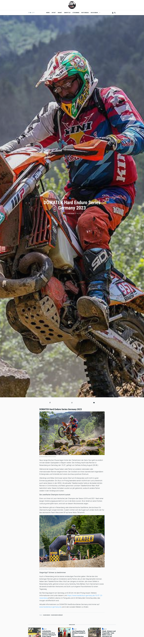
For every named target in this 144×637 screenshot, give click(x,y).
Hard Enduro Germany (57, 615)
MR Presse (71, 213)
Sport (72, 198)
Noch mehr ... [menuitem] (94, 13)
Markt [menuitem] (60, 12)
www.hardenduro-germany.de (50, 607)
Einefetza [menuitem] (67, 12)
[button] (50, 402)
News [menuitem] (48, 12)
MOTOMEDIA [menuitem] (85, 12)
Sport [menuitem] (54, 12)
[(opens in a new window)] (28, 13)
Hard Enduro (47, 615)
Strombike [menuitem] (76, 12)
